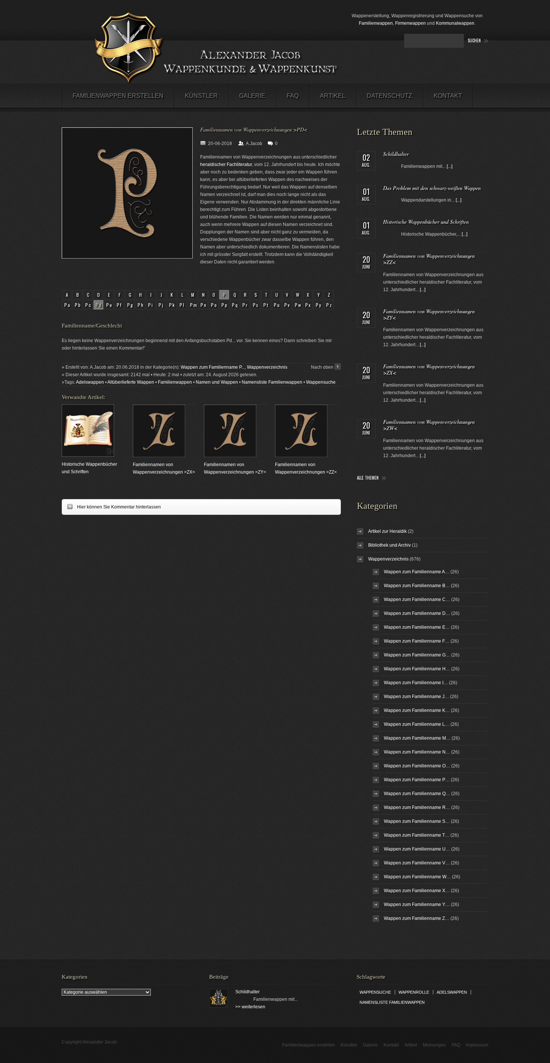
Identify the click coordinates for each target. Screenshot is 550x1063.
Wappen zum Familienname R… (417, 807)
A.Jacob (254, 143)
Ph (141, 305)
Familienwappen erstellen (118, 96)
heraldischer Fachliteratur (226, 164)
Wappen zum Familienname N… (417, 752)
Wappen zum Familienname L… (416, 724)
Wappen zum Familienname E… (417, 627)
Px (308, 305)
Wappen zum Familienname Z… (416, 918)
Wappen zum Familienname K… (417, 710)
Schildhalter (396, 153)
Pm (194, 305)
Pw (298, 305)
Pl (182, 305)
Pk (172, 305)
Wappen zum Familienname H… (417, 668)
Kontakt (448, 96)
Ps (256, 305)
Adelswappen (90, 382)
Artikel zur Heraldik (387, 531)
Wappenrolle (413, 992)
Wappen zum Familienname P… (417, 779)
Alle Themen (368, 477)
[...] (449, 166)
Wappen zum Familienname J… (416, 696)
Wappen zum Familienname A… (416, 571)
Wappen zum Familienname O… (417, 765)
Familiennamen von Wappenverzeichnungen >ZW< (429, 425)
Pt (266, 305)
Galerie (252, 96)
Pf (119, 305)
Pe (109, 305)
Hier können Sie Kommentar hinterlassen (111, 507)
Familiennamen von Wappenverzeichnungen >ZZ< (429, 259)
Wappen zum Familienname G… (417, 655)
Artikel (332, 96)
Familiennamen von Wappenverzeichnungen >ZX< (429, 369)
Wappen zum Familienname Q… (417, 793)
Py (319, 305)
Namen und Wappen (217, 382)
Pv (287, 305)
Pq (235, 305)
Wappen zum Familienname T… (416, 835)
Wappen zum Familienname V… (417, 863)
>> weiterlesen (250, 1006)
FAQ (293, 96)
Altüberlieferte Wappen (130, 382)
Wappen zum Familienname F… (416, 641)
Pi (151, 305)
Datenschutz (389, 96)
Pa (67, 305)
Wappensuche (321, 382)
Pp (224, 305)
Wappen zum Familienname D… (417, 613)
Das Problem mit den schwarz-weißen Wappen (432, 187)
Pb (78, 305)
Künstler (201, 96)
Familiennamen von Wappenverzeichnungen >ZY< (429, 314)
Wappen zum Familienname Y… (417, 904)
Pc (88, 305)
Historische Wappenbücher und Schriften (426, 221)
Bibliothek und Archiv (389, 545)
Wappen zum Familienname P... (213, 367)
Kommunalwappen (455, 23)
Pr (245, 305)
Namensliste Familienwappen (272, 382)
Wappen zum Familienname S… (417, 821)
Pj (161, 305)
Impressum (477, 1045)
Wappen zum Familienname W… (417, 876)
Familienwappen (376, 23)
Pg (130, 305)
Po (214, 305)
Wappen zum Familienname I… (416, 682)
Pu (277, 305)
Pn (204, 305)
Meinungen (434, 1045)
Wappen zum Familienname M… (417, 738)
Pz (329, 305)
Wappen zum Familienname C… (417, 599)
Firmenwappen (410, 23)
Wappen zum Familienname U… (417, 849)
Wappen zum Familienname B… (417, 585)
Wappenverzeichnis (267, 367)
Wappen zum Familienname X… (417, 890)
